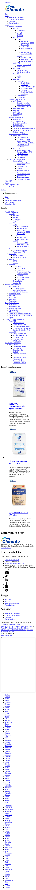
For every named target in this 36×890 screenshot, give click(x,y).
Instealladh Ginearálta (23, 105)
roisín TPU (16, 148)
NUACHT (8, 181)
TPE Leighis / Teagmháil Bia (26, 143)
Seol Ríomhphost (6, 635)
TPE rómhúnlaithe (22, 137)
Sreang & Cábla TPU (23, 150)
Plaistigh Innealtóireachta (17, 99)
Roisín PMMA (17, 114)
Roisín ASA (16, 116)
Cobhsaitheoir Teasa (23, 163)
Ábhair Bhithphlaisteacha (18, 630)
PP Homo (20, 32)
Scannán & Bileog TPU (24, 152)
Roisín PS (16, 74)
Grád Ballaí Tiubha (27, 92)
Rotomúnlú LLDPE (27, 61)
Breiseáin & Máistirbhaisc (17, 159)
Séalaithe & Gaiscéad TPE (21, 330)
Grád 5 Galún (25, 83)
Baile (6, 14)
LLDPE (19, 56)
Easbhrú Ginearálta (23, 103)
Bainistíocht (12, 21)
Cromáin (19, 77)
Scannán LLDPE (26, 57)
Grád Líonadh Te (26, 88)
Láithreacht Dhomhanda (16, 19)
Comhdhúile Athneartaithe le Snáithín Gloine (22, 131)
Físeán (7, 183)
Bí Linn (11, 186)
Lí (17, 172)
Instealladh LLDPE (27, 59)
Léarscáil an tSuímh (14, 624)
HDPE (19, 39)
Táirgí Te (4, 624)
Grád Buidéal (21, 81)
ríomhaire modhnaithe (20, 123)
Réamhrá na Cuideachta (16, 17)
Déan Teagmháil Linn (12, 185)
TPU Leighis (21, 157)
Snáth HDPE (25, 47)
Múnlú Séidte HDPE (27, 43)
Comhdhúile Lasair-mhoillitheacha (24, 128)
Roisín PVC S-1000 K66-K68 (10, 626)
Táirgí (7, 25)
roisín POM (16, 112)
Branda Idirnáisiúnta (23, 72)
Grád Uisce (24, 94)
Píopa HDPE (25, 45)
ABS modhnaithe (18, 121)
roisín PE (16, 37)
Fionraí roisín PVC (23, 66)
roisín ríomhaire (18, 101)
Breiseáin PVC (17, 161)
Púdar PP (20, 36)
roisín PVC (16, 63)
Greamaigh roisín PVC (24, 65)
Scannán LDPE (26, 52)
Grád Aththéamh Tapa (28, 86)
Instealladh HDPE (26, 48)
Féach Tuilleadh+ (10, 605)
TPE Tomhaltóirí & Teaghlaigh (23, 145)
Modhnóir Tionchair (23, 170)
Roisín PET (16, 79)
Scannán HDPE (26, 41)
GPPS (19, 76)
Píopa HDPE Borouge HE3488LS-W (18, 462)
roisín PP (15, 28)
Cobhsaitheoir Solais (23, 174)
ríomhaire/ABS (17, 119)
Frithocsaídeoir (21, 175)
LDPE (19, 50)
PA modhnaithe (17, 125)
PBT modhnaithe (18, 126)
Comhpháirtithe (14, 23)
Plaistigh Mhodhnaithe (16, 117)
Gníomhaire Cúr (22, 166)
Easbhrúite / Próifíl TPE (24, 139)
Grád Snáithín (21, 96)
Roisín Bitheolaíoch (27, 626)
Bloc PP (19, 34)
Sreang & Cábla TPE (23, 141)
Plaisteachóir (21, 165)
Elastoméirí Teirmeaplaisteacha (18, 134)
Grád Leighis (21, 97)
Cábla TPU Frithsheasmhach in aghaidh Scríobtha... (17, 406)
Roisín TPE (16, 135)
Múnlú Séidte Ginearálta (24, 106)
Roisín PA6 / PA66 (19, 108)
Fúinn (6, 16)
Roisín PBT (16, 110)
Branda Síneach (22, 70)
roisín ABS (16, 68)
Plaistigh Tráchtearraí (15, 27)
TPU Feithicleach (22, 154)
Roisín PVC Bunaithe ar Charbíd (11, 628)
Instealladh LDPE (26, 54)
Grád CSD (24, 85)
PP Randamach (21, 30)
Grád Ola (24, 90)
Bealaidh (19, 168)
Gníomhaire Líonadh (23, 179)
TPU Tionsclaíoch (22, 155)
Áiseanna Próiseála (23, 177)
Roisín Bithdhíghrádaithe (13, 603)
